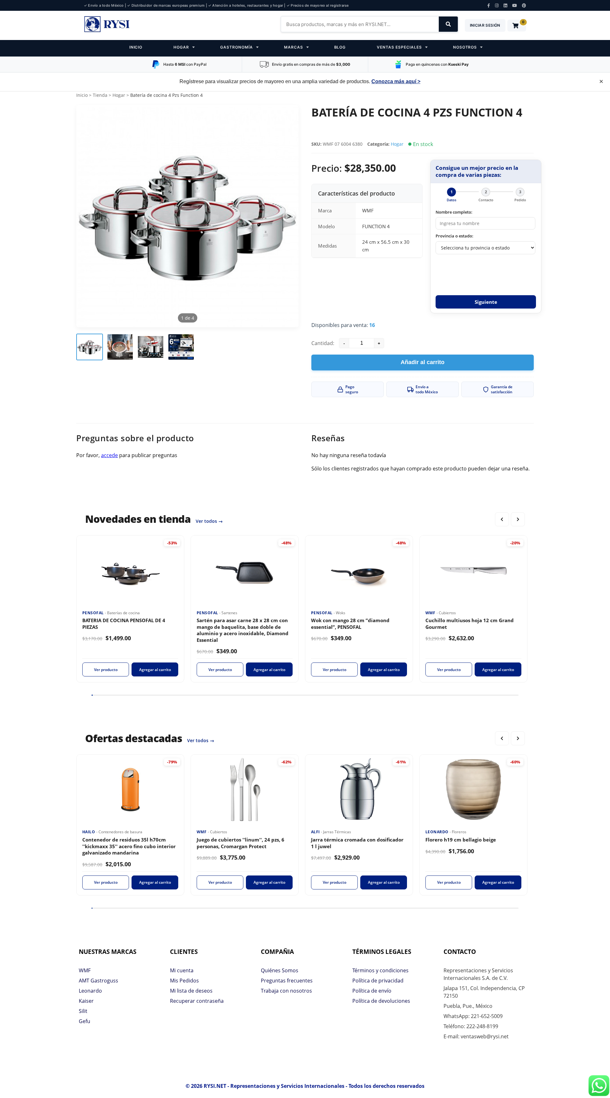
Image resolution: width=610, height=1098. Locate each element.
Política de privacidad (377, 980)
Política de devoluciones (381, 1000)
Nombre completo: (454, 212)
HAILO (89, 832)
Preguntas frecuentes (287, 980)
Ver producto (106, 669)
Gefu (84, 1021)
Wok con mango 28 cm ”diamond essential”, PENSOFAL (350, 623)
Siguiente (486, 302)
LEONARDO (437, 832)
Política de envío (371, 990)
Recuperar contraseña (197, 1000)
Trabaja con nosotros (286, 990)
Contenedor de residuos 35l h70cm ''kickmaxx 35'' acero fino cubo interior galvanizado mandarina (129, 846)
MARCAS (293, 47)
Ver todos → (209, 521)
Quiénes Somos (279, 970)
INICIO (136, 47)
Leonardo (90, 990)
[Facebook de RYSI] (488, 5)
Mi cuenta (181, 970)
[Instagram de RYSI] (496, 5)
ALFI (316, 832)
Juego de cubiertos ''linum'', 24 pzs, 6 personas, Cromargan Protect (240, 842)
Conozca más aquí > (395, 81)
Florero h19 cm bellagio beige (460, 839)
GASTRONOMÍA (236, 47)
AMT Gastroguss (98, 980)
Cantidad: (322, 343)
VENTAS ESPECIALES (399, 47)
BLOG (340, 47)
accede (109, 455)
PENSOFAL (93, 613)
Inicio (82, 95)
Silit (83, 1011)
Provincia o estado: (454, 236)
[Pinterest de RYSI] (524, 5)
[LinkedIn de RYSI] (505, 5)
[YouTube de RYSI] (514, 5)
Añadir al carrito (422, 362)
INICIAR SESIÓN (485, 25)
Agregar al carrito (155, 669)
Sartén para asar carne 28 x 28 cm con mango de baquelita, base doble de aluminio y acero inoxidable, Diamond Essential (242, 630)
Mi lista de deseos (191, 990)
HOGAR (181, 47)
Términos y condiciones (380, 970)
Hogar (118, 95)
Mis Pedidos (184, 980)
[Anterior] (502, 519)
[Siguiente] (518, 519)
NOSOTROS (465, 47)
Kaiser (86, 1000)
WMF (431, 613)
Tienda (100, 95)
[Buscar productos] (448, 24)
